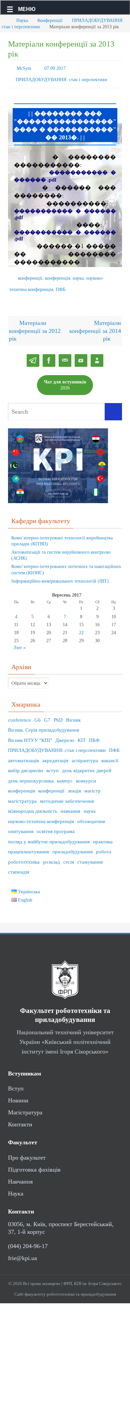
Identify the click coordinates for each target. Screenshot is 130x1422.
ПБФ (94, 734)
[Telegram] (33, 354)
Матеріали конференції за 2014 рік (95, 325)
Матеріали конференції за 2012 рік (35, 325)
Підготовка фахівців (34, 1163)
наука (78, 274)
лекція (74, 784)
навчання (70, 805)
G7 (47, 713)
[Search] (113, 405)
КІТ (82, 734)
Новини (18, 1094)
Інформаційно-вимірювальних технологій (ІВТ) (60, 574)
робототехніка (24, 855)
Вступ (16, 1082)
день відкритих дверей (86, 764)
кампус (65, 774)
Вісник (73, 713)
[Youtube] (81, 354)
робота (103, 845)
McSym (24, 67)
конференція (57, 274)
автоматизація (23, 754)
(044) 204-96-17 (28, 1239)
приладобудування (72, 845)
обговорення (91, 815)
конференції (30, 274)
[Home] (5, 20)
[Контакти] (97, 354)
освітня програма (56, 825)
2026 (65, 378)
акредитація (55, 754)
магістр (92, 784)
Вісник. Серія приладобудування (43, 724)
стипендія (18, 866)
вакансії (109, 754)
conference (19, 713)
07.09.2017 (55, 67)
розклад (51, 855)
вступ (52, 764)
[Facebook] (49, 354)
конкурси (86, 774)
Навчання (20, 1175)
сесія (68, 855)
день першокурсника (31, 774)
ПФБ (60, 284)
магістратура (22, 794)
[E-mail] (65, 354)
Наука (22, 20)
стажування (90, 855)
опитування (20, 825)
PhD (58, 713)
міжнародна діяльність (32, 805)
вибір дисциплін (25, 764)
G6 (37, 713)
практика (103, 835)
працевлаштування (28, 845)
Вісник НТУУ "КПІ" (30, 734)
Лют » (19, 641)
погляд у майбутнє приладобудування (49, 835)
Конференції (49, 20)
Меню (27, 9)
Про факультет (27, 1151)
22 (81, 626)
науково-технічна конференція (41, 815)
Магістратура (25, 1106)
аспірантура (85, 754)
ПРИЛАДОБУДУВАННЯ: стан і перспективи (61, 77)
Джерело (64, 734)
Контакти (20, 1118)
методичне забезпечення (67, 794)
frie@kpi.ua (22, 1251)
